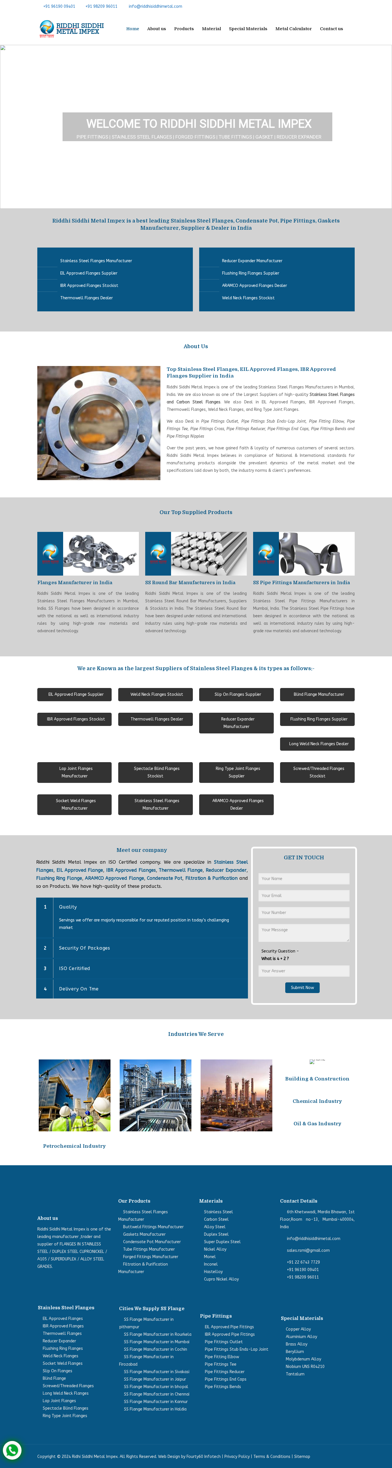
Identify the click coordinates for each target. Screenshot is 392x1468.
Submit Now (302, 987)
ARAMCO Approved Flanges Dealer (254, 285)
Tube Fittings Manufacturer (149, 1249)
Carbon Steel (216, 1219)
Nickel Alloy (215, 1249)
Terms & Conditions (271, 1456)
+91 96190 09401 (59, 6)
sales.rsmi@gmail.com (308, 1250)
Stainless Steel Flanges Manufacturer (96, 260)
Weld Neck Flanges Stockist (248, 298)
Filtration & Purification (211, 878)
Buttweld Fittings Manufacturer (153, 1226)
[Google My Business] (352, 6)
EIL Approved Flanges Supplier (88, 273)
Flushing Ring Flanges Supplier (250, 273)
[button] (8, 126)
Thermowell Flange (181, 870)
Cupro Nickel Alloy (221, 1279)
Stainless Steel (218, 1212)
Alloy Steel (215, 1226)
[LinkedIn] (343, 6)
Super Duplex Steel (222, 1241)
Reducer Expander (226, 870)
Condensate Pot (164, 878)
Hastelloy (213, 1271)
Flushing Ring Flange (59, 878)
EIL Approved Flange (80, 870)
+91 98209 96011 (101, 6)
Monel (210, 1256)
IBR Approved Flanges (131, 870)
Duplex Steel (216, 1234)
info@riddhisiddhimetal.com (155, 6)
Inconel (211, 1264)
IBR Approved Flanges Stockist (89, 285)
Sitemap (302, 1456)
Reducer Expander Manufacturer (252, 260)
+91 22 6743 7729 (303, 1262)
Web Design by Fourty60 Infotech (189, 1456)
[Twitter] (334, 6)
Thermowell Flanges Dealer (86, 298)
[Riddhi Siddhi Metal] (71, 29)
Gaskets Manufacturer (144, 1234)
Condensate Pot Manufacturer (152, 1241)
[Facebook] (325, 6)
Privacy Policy (237, 1456)
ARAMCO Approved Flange (114, 878)
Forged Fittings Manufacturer (150, 1256)
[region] (196, 127)
